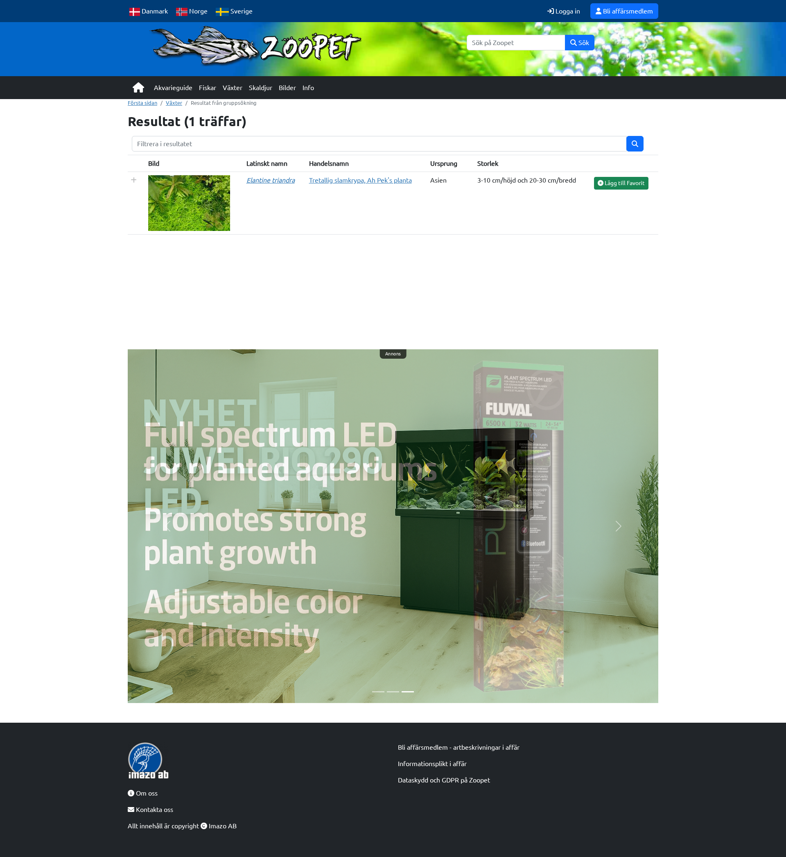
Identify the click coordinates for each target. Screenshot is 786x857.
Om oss (146, 793)
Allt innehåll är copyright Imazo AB (182, 826)
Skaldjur (260, 87)
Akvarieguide (173, 87)
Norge (197, 11)
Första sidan (142, 103)
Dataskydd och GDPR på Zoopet (444, 780)
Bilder (287, 87)
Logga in (567, 11)
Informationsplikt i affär (432, 763)
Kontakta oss (153, 809)
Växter (232, 87)
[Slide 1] (378, 691)
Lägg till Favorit (624, 183)
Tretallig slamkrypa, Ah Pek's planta (360, 180)
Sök (583, 42)
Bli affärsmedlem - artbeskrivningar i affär (458, 747)
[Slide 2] (393, 691)
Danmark (154, 11)
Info (308, 87)
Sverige (241, 11)
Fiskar (207, 87)
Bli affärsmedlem (627, 11)
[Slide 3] (408, 691)
